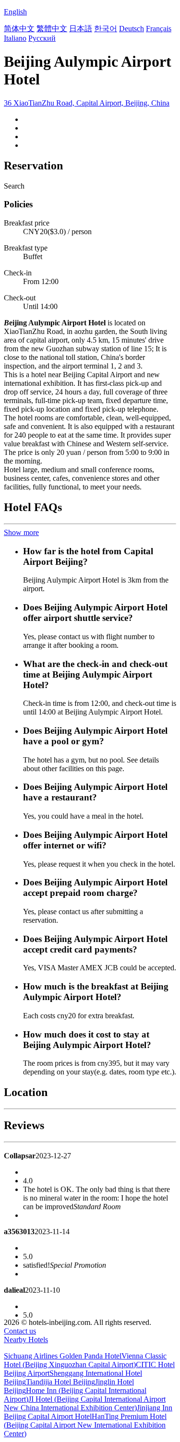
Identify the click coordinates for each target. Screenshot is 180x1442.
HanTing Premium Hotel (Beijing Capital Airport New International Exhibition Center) (85, 1425)
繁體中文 (51, 28)
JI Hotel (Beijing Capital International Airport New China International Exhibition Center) (85, 1403)
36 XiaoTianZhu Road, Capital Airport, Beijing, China (86, 103)
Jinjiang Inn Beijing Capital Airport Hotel (88, 1412)
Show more (21, 532)
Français (158, 28)
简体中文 (19, 28)
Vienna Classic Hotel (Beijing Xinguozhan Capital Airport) (85, 1360)
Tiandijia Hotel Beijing (60, 1382)
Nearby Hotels (26, 1339)
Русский (42, 38)
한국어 (105, 28)
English (15, 12)
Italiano (15, 38)
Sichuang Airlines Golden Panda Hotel (62, 1356)
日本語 (80, 28)
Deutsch (131, 28)
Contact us (20, 1331)
